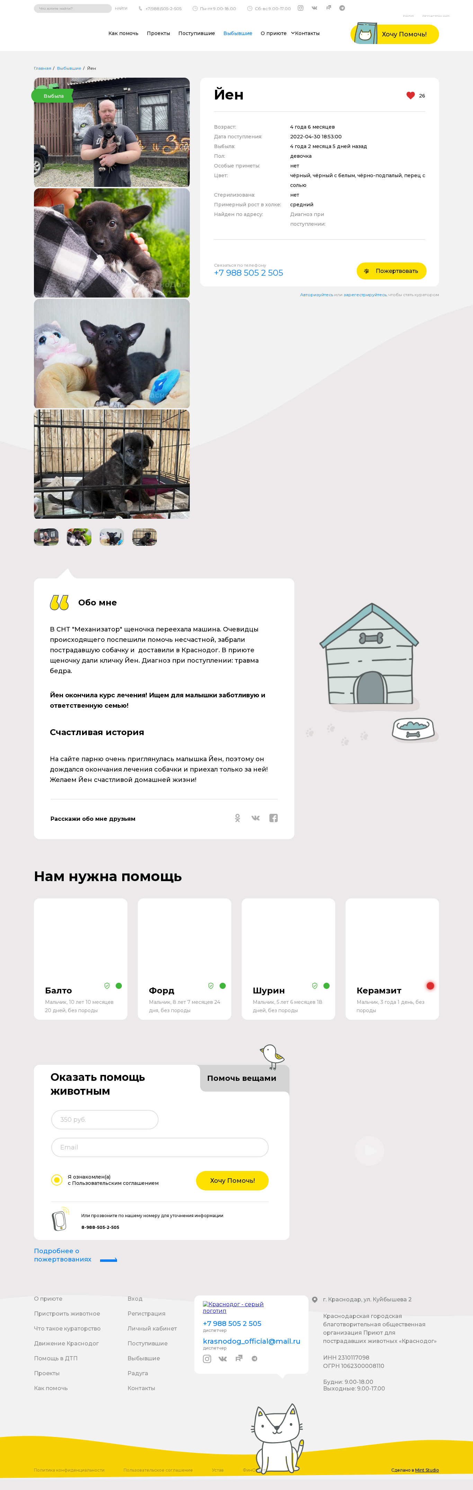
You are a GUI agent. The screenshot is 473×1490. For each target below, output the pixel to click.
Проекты (158, 33)
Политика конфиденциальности (69, 1470)
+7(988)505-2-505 (163, 8)
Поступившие (196, 33)
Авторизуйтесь (316, 294)
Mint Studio (427, 1470)
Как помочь (123, 33)
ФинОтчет (254, 1470)
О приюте (48, 1298)
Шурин (269, 990)
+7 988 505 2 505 (248, 273)
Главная (42, 68)
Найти (121, 8)
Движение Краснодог (66, 1343)
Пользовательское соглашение (158, 1470)
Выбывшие (237, 33)
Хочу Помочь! (232, 1181)
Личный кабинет (152, 1328)
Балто (58, 990)
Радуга (137, 1373)
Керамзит (379, 990)
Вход (135, 1298)
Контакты (307, 33)
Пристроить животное (67, 1313)
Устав (218, 1470)
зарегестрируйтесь (364, 294)
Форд (162, 990)
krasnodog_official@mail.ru (251, 1341)
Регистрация (146, 1313)
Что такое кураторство (67, 1328)
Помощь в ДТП (56, 1358)
